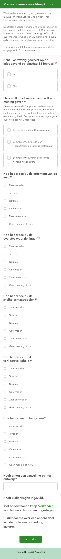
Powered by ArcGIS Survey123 (30, 552)
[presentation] (30, 74)
